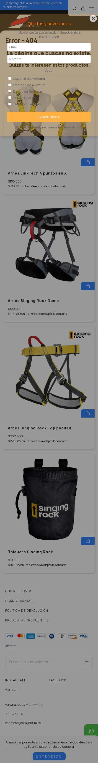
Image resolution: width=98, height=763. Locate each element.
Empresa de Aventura (29, 85)
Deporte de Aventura (29, 78)
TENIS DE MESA (24, 98)
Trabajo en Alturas (27, 104)
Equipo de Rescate (27, 91)
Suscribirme (49, 116)
